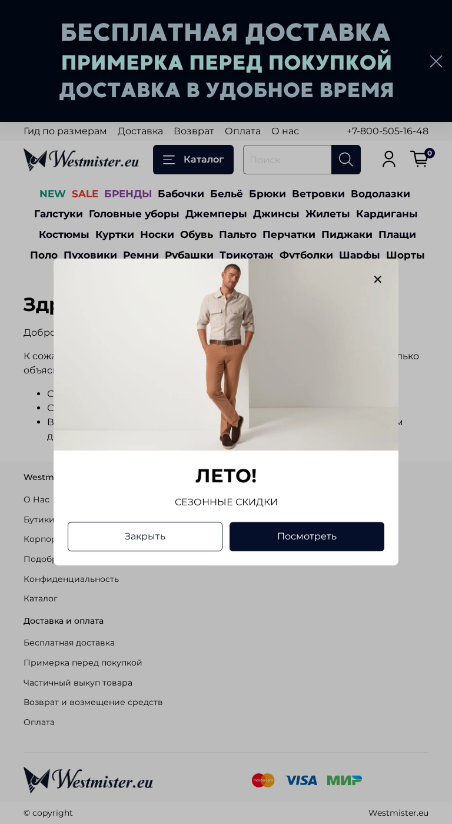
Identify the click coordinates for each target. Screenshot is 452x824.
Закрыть (145, 536)
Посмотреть (307, 536)
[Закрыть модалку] (378, 280)
